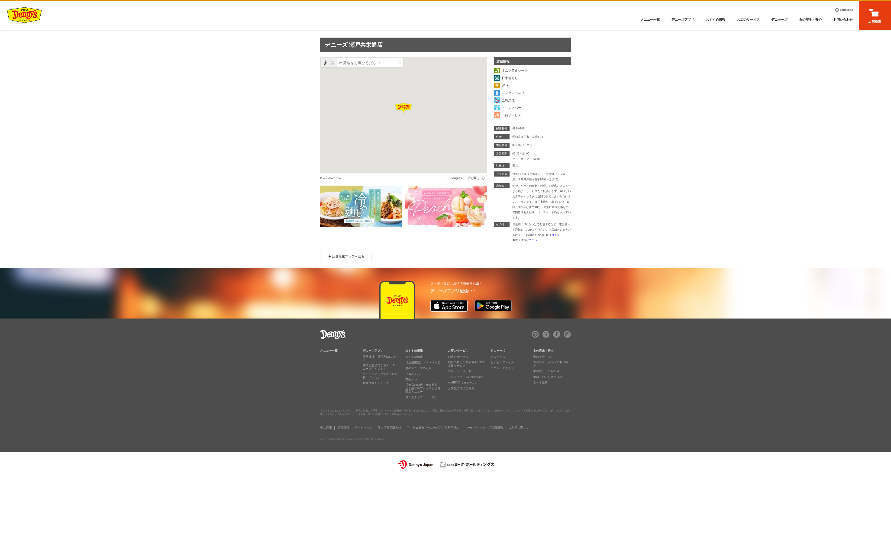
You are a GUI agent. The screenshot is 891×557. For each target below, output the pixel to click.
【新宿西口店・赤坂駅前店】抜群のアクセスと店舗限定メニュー (422, 388)
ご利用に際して (519, 427)
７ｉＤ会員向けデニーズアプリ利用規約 (433, 427)
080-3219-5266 (522, 145)
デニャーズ (779, 19)
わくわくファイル (502, 362)
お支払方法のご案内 (461, 388)
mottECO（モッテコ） (463, 382)
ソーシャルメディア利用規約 (484, 427)
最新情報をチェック (376, 383)
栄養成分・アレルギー (547, 371)
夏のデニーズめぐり (418, 368)
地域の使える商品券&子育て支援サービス (466, 364)
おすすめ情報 (715, 19)
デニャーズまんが (502, 368)
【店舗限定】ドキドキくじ (422, 362)
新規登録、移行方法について (380, 358)
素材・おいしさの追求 (547, 377)
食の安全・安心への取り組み (550, 364)
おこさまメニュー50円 (420, 397)
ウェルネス (412, 373)
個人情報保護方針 (389, 427)
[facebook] (556, 334)
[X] (545, 334)
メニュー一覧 (329, 350)
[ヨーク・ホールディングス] (467, 464)
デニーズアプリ (682, 19)
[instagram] (567, 334)
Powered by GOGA (330, 178)
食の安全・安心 (810, 19)
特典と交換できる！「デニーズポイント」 (379, 367)
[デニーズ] (24, 15)
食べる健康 (540, 382)
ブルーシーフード (459, 371)
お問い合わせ (843, 19)
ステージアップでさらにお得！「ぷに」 (380, 375)
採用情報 (343, 427)
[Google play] (493, 305)
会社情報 (326, 427)
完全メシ (411, 379)
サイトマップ (363, 427)
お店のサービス (748, 19)
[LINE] (535, 334)
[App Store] (449, 305)
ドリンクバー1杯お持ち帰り (466, 377)
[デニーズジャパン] (415, 464)
